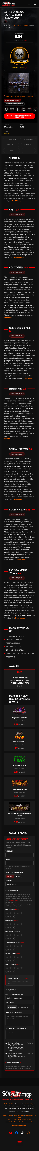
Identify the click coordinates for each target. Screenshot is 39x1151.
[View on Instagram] (23, 109)
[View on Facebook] (17, 109)
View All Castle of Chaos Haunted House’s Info (19, 116)
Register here (13, 900)
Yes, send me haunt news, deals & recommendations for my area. (20, 1056)
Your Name (10, 851)
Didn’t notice (10, 916)
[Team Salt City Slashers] (5, 21)
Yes (10, 876)
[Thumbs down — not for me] (28, 150)
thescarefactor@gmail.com (19, 1125)
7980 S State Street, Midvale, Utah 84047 (19, 96)
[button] (19, 1142)
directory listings (28, 1104)
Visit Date (9, 880)
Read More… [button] (17, 201)
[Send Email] (29, 109)
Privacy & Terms (7, 1115)
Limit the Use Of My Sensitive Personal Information (19, 1122)
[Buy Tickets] (12, 109)
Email (8, 859)
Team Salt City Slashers (20, 25)
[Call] (35, 109)
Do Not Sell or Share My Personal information (19, 1119)
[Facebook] (16, 1132)
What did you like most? (15, 1012)
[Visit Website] (6, 109)
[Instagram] (28, 1132)
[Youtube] (10, 1132)
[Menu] (35, 4)
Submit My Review (13, 1062)
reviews (20, 1104)
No (19, 876)
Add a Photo (10, 1003)
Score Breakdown (17, 214)
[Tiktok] (22, 1132)
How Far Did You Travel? (14, 994)
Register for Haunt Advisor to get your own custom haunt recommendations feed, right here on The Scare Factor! (20, 1046)
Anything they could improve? (16, 1028)
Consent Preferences (18, 1115)
